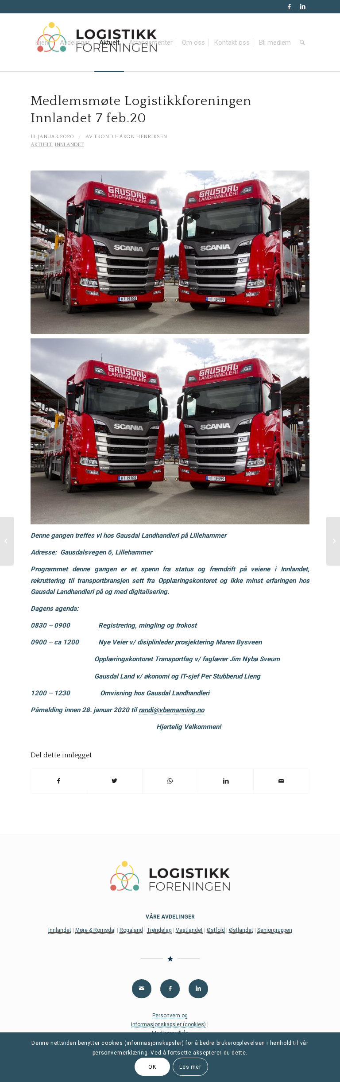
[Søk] (302, 42)
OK (152, 1067)
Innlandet (69, 144)
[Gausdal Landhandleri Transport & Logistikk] (170, 252)
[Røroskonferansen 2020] (333, 541)
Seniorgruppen (274, 930)
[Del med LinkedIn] (226, 781)
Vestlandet (189, 930)
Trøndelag (159, 930)
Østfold (216, 930)
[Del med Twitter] (115, 781)
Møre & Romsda (94, 930)
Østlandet (241, 930)
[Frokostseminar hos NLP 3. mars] (7, 541)
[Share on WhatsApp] (170, 781)
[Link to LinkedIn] (302, 6)
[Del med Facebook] (59, 781)
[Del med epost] (281, 781)
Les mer (190, 1067)
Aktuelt (41, 144)
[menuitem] (43, 42)
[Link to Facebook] (289, 6)
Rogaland (131, 930)
